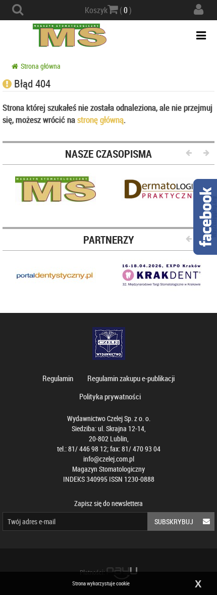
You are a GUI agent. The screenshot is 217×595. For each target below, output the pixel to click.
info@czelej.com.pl (108, 459)
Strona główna (41, 66)
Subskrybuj (173, 521)
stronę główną (100, 119)
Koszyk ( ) (108, 10)
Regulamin (57, 378)
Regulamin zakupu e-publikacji (131, 378)
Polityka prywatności (110, 396)
